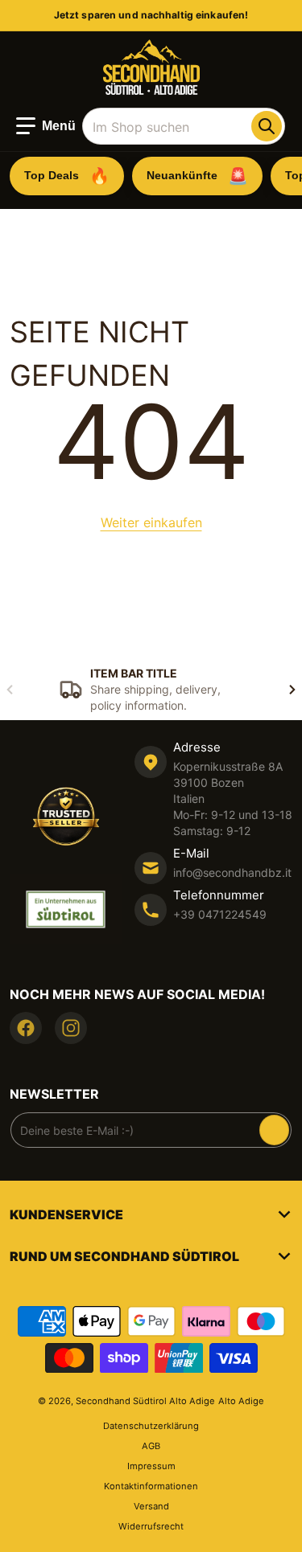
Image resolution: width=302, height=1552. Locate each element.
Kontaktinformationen (151, 1486)
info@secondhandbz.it (232, 872)
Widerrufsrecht (151, 1526)
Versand (151, 1506)
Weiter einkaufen (151, 522)
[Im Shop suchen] (266, 126)
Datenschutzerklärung (151, 1425)
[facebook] (26, 1028)
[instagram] (71, 1028)
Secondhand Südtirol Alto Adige (145, 1401)
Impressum (151, 1466)
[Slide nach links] (9, 689)
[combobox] (183, 126)
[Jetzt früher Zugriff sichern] (274, 1130)
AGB (151, 1446)
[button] (46, 126)
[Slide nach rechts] (292, 689)
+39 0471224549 (220, 914)
